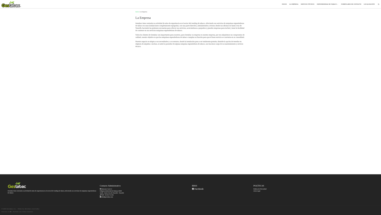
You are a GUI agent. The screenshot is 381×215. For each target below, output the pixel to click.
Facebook (198, 189)
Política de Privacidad (260, 189)
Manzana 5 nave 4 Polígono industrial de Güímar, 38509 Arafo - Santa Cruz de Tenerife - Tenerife (112, 191)
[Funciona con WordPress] (10, 211)
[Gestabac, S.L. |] (11, 4)
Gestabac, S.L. (11, 209)
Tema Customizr (28, 211)
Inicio (137, 12)
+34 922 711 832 (109, 195)
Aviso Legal (256, 191)
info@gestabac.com (107, 197)
